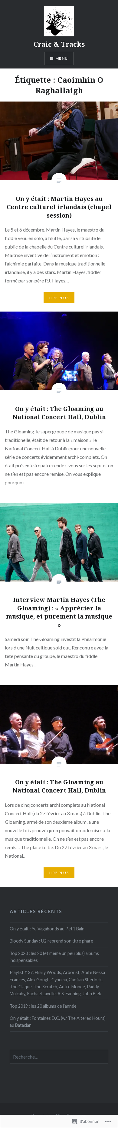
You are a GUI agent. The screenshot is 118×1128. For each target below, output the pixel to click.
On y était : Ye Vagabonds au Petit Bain (47, 928)
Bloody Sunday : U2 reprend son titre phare (51, 940)
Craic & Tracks (59, 43)
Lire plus (59, 297)
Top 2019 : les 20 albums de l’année (43, 1006)
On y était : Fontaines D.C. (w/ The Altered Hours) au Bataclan (58, 1022)
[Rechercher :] (59, 1057)
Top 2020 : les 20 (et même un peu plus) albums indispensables (54, 957)
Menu (61, 58)
